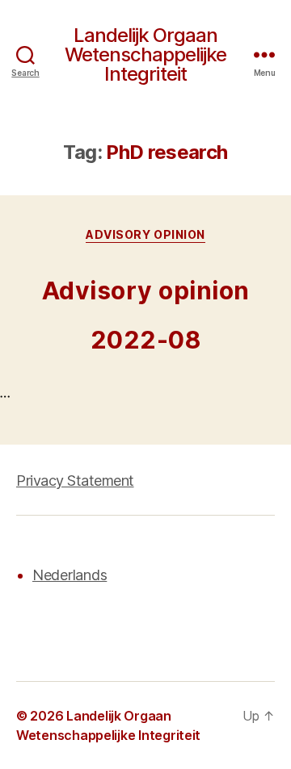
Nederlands (69, 574)
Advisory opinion (145, 234)
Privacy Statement (75, 480)
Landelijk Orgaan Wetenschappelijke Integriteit (145, 55)
